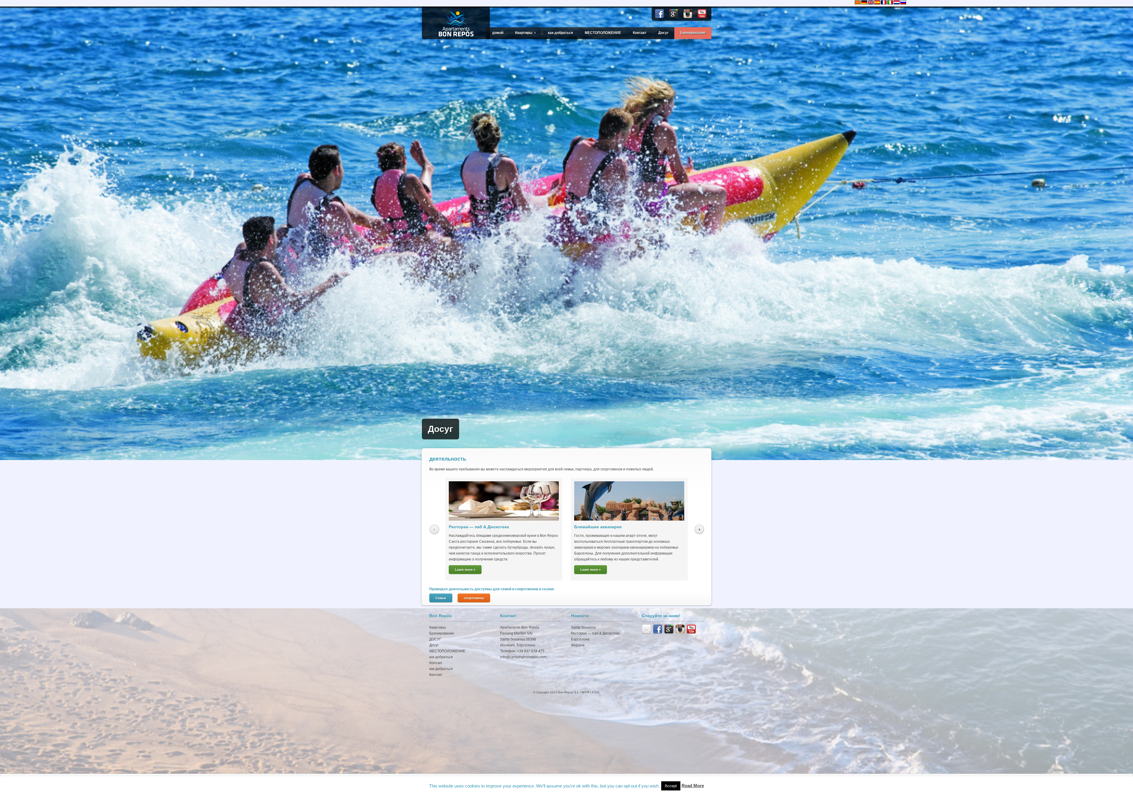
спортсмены (474, 598)
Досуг (663, 33)
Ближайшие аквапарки (598, 526)
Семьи (440, 598)
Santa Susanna (583, 627)
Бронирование (693, 33)
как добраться (560, 33)
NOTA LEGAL (591, 692)
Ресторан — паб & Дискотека (479, 526)
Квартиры (437, 627)
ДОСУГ (435, 639)
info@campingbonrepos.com (523, 657)
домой (497, 33)
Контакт (639, 33)
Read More (693, 785)
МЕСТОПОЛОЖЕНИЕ (603, 33)
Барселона (580, 639)
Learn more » (465, 569)
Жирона (577, 645)
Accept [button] (671, 786)
